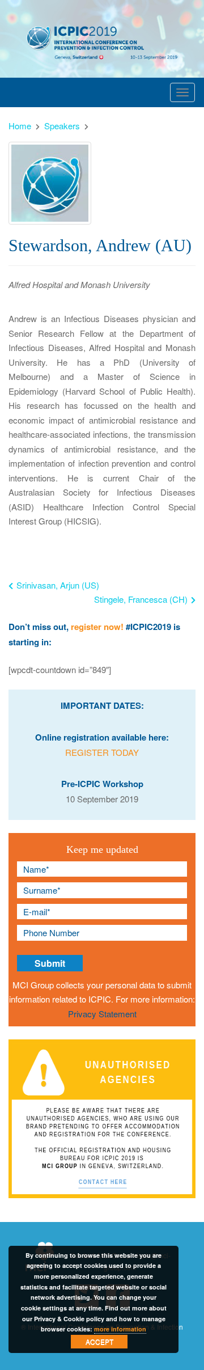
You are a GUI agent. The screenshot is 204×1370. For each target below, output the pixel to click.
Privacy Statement (102, 1014)
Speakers (62, 126)
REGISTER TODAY (102, 752)
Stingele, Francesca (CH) (141, 599)
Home (19, 126)
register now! (97, 626)
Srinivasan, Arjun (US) (56, 585)
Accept (99, 1341)
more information (120, 1329)
